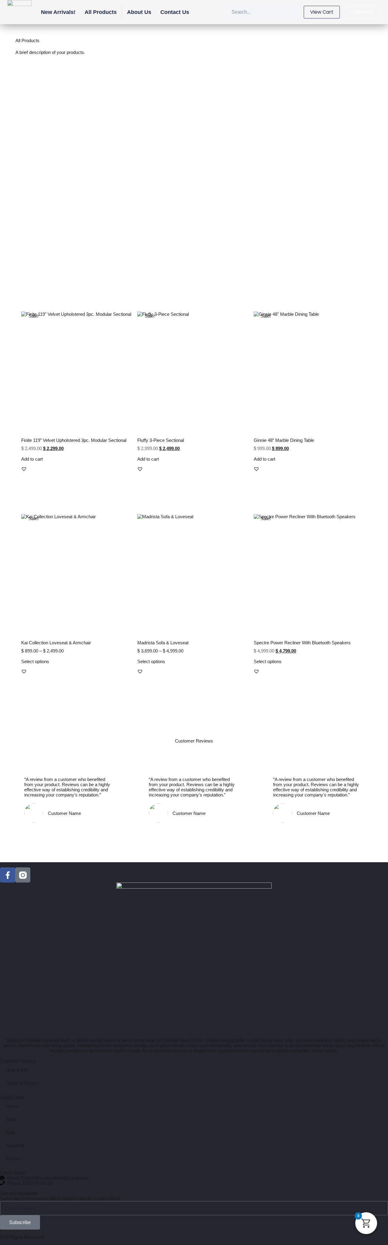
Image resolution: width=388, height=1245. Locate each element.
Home (12, 1106)
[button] (24, 469)
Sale (10, 1132)
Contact (14, 1158)
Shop (11, 1119)
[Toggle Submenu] (121, 12)
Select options (35, 661)
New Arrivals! (58, 12)
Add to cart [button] (32, 459)
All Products (101, 12)
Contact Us (174, 12)
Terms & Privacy (22, 1083)
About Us (139, 12)
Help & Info (17, 1070)
